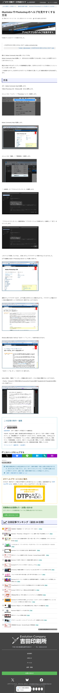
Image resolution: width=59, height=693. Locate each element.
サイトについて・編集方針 (11, 445)
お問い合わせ (29, 673)
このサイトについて (12, 683)
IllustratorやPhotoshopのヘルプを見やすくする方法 (41, 6)
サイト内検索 (53, 2)
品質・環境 (29, 667)
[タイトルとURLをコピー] (44, 455)
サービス (29, 662)
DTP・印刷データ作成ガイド (15, 2)
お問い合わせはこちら (11, 515)
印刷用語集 (43, 2)
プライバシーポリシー (23, 683)
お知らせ (29, 658)
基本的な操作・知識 (22, 6)
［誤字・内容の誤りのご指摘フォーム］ (17, 473)
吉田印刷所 (7, 430)
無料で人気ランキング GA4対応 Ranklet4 (47, 629)
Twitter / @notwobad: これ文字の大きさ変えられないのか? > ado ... (37, 48)
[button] (7, 455)
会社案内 (22, 445)
